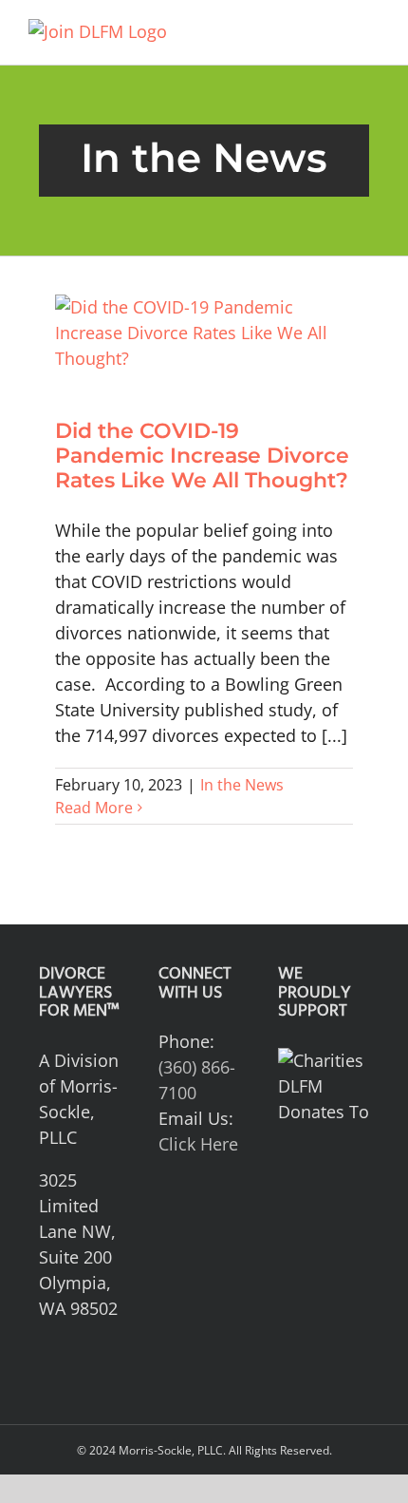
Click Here (198, 1143)
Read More (94, 807)
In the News (242, 784)
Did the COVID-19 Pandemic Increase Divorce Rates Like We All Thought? (202, 456)
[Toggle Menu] (365, 32)
